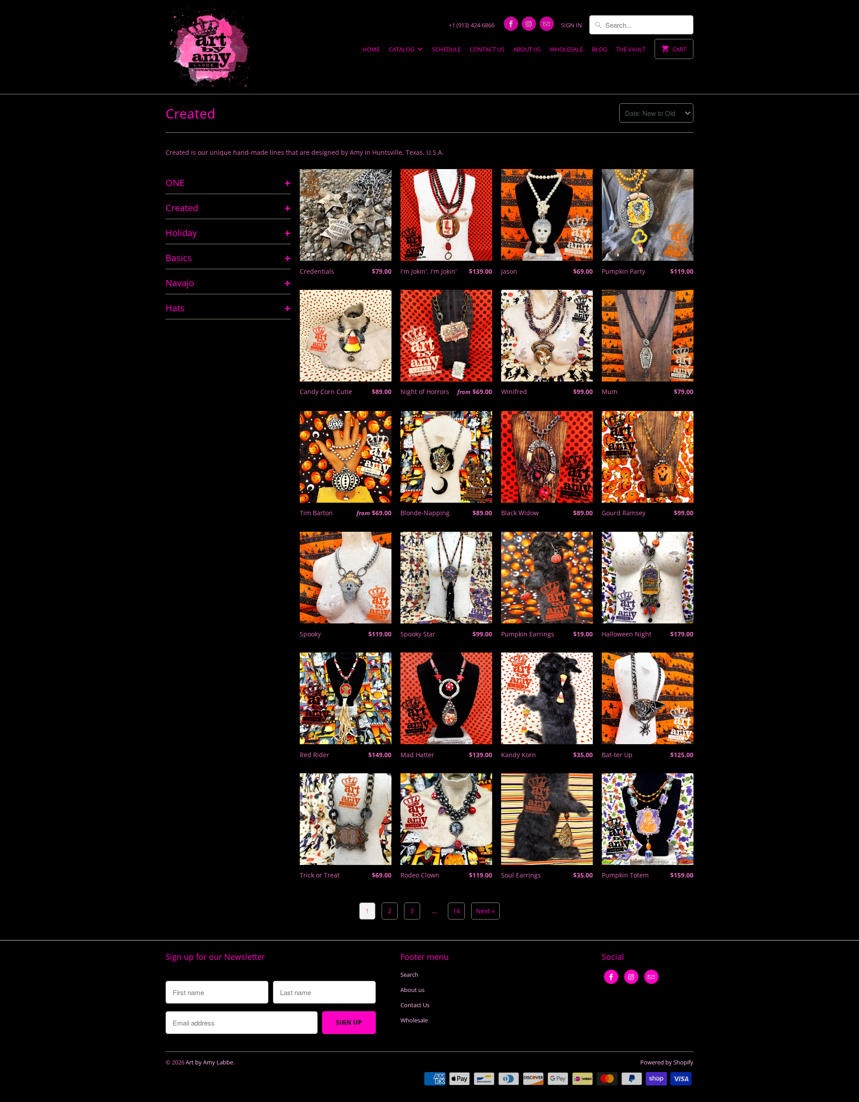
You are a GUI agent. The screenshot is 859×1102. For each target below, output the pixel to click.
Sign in (571, 25)
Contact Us (487, 49)
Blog (599, 49)
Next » (485, 911)
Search (409, 975)
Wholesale (566, 49)
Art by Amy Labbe (209, 1062)
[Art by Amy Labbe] (210, 47)
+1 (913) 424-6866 (471, 25)
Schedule (446, 49)
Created (190, 113)
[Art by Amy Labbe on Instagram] (529, 24)
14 (456, 911)
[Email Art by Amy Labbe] (547, 24)
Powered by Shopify (666, 1062)
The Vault (631, 49)
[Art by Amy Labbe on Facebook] (511, 24)
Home (371, 49)
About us (526, 49)
